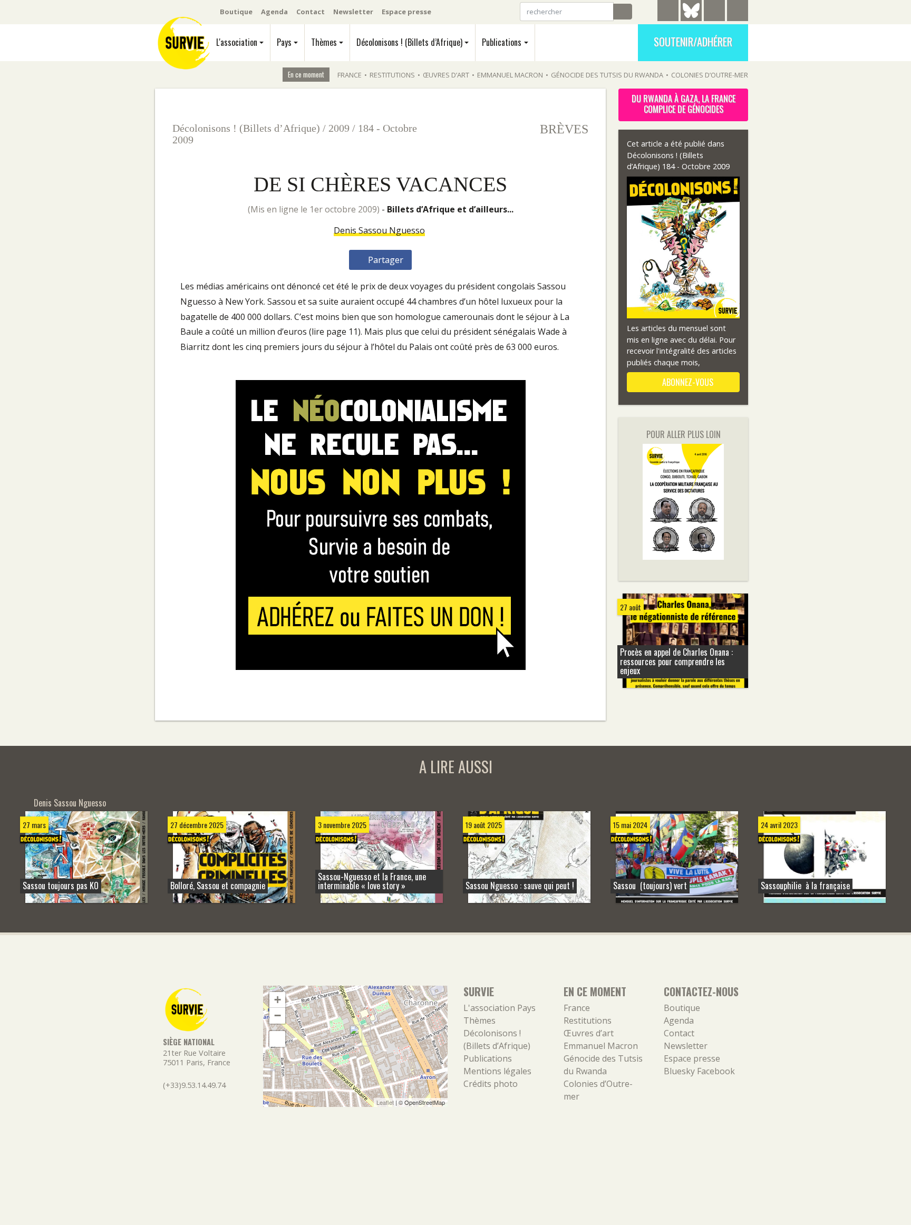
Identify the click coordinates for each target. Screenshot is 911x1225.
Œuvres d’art (446, 75)
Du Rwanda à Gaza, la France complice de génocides (683, 103)
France (349, 75)
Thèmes (324, 42)
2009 (339, 128)
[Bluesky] (691, 18)
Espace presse (406, 11)
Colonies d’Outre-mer (709, 75)
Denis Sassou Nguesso (379, 230)
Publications (501, 42)
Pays (284, 42)
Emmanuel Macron (510, 75)
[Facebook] (714, 12)
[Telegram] (668, 12)
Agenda (274, 11)
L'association (236, 42)
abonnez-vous (686, 382)
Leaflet (385, 1102)
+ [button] (277, 999)
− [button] (277, 1015)
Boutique (236, 11)
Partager (384, 260)
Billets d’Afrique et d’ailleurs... (450, 209)
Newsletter (353, 11)
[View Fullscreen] (277, 1039)
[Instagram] (737, 12)
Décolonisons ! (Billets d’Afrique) (409, 42)
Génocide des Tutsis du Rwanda (607, 75)
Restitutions (392, 75)
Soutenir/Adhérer (693, 42)
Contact (310, 11)
